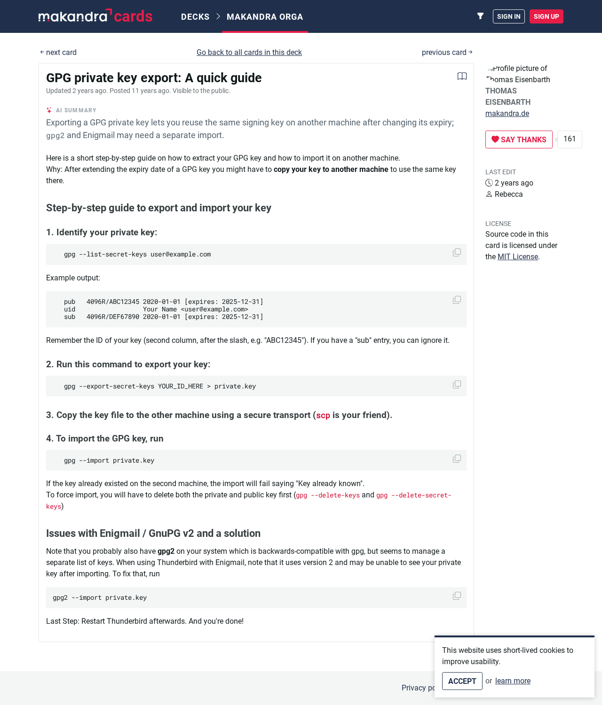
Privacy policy (425, 687)
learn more (513, 680)
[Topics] (480, 16)
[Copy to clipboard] (457, 252)
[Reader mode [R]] (462, 77)
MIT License (518, 256)
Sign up (546, 16)
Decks (195, 17)
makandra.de (507, 113)
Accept (462, 681)
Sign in (509, 16)
